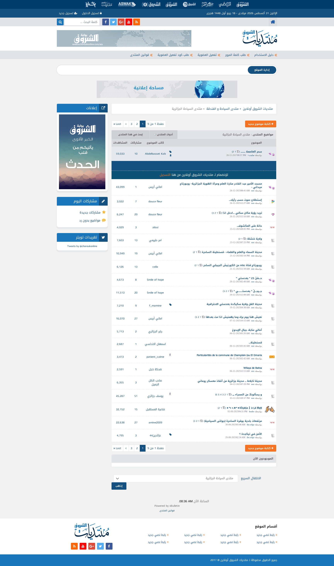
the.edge (250, 424)
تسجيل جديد (66, 13)
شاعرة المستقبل (155, 409)
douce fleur (155, 201)
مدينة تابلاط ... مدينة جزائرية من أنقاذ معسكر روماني (230, 381)
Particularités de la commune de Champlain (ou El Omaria (229, 355)
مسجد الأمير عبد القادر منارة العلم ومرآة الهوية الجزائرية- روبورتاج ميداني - (221, 185)
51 (135, 396)
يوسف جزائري (155, 396)
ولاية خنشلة (254, 238)
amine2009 (155, 422)
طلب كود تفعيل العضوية (173, 55)
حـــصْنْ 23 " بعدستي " (249, 278)
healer (251, 411)
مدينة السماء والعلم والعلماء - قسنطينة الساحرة (232, 252)
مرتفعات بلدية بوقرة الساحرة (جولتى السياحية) (233, 421)
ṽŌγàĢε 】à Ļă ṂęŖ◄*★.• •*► (244, 407)
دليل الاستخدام (264, 55)
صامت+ (251, 155)
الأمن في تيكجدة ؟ (250, 434)
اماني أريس (155, 187)
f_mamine (155, 305)
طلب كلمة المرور (235, 55)
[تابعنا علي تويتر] (113, 22)
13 (135, 240)
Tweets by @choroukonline (82, 246)
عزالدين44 (155, 435)
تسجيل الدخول (91, 13)
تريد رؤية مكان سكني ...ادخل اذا (242, 212)
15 (135, 409)
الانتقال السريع (251, 478)
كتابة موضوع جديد (259, 124)
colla (155, 266)
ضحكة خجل (155, 369)
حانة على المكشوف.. (249, 225)
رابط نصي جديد (265, 535)
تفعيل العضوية (207, 55)
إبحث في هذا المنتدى (130, 134)
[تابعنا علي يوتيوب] (128, 22)
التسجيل (165, 175)
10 (135, 153)
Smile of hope (155, 279)
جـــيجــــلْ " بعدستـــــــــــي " (248, 291)
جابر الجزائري (155, 331)
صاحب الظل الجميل (155, 382)
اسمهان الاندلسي (155, 344)
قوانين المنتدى (139, 55)
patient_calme (155, 356)
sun (252, 190)
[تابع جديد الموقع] (136, 22)
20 (135, 292)
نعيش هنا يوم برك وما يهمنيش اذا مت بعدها (234, 317)
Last (117, 124)
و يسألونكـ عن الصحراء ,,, (247, 394)
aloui (155, 227)
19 (135, 253)
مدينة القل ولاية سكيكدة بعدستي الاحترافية (234, 304)
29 (135, 214)
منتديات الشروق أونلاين (258, 108)
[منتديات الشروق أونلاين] (272, 22)
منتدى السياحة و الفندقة (222, 108)
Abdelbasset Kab (155, 153)
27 (135, 318)
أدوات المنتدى (165, 134)
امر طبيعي (155, 240)
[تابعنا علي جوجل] (121, 22)
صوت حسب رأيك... (239, 199)
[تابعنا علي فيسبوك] (105, 22)
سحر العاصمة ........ (251, 151)
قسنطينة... (255, 342)
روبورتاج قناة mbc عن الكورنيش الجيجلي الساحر (232, 265)
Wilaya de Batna (253, 367)
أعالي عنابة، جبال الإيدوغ (247, 330)
